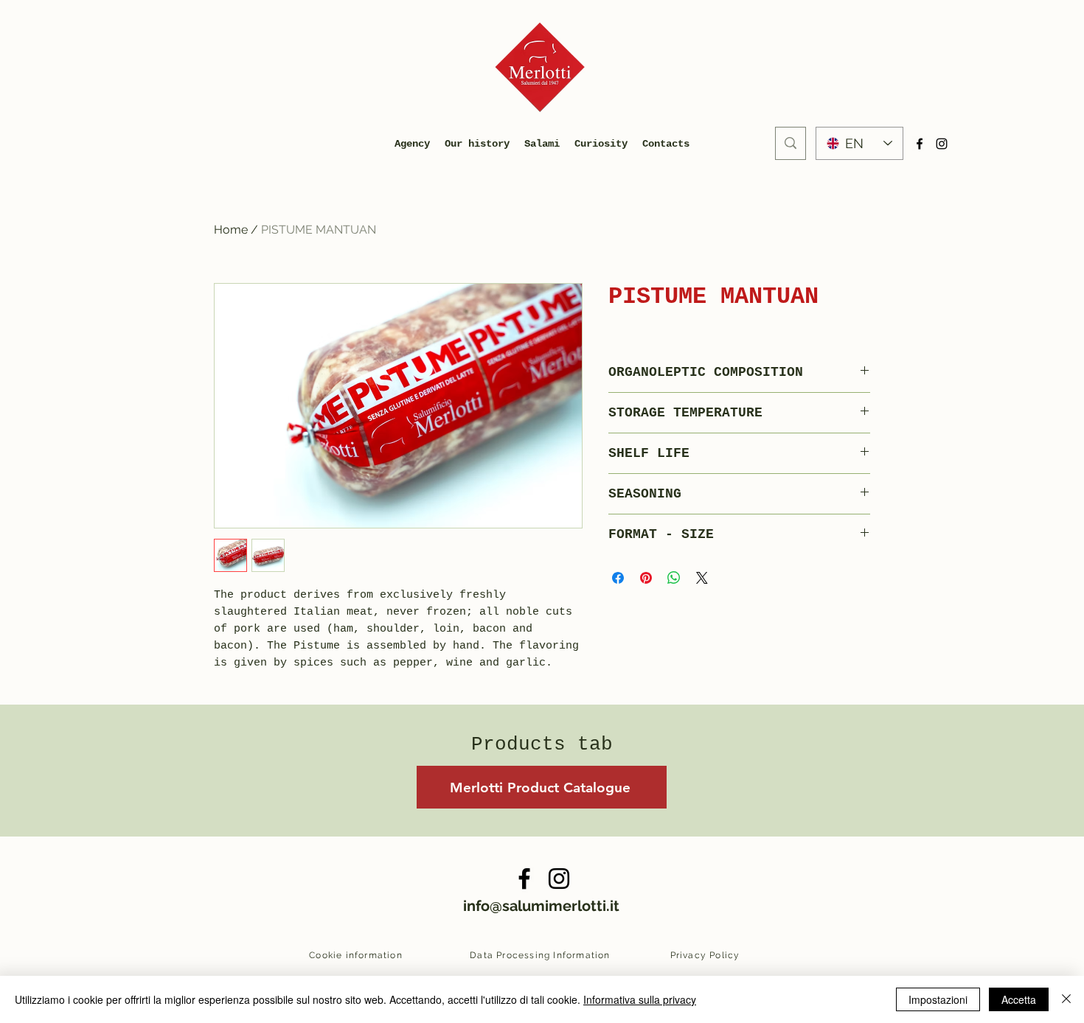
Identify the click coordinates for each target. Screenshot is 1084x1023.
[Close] (1066, 999)
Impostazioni (937, 999)
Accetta (1018, 999)
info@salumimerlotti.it (541, 906)
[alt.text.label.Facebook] (919, 143)
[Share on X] (702, 578)
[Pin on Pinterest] (646, 578)
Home (231, 230)
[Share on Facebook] (618, 578)
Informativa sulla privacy (639, 999)
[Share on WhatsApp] (674, 578)
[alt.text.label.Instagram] (941, 143)
